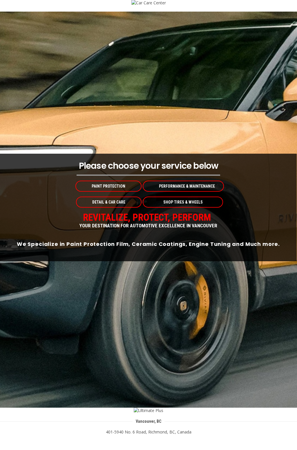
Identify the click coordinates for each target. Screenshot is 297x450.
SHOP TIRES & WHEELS (183, 202)
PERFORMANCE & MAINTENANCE (187, 186)
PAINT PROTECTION (108, 186)
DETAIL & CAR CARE (108, 202)
